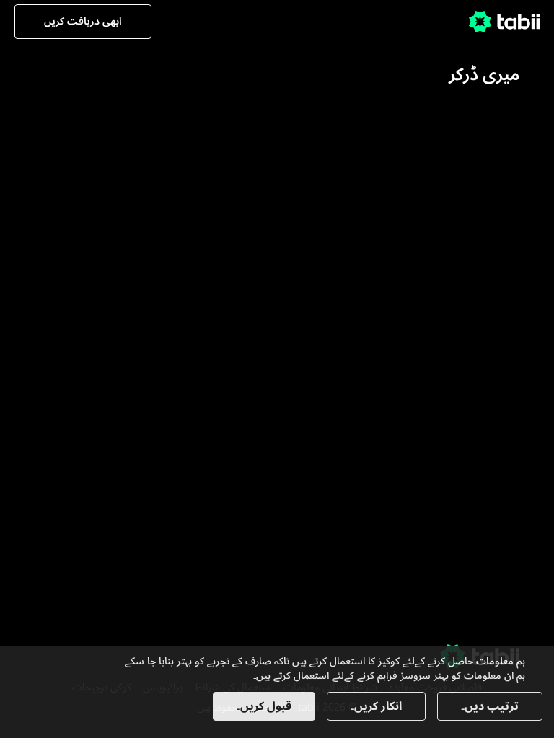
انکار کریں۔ (376, 706)
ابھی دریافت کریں (83, 21)
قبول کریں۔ (264, 706)
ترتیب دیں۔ (490, 706)
